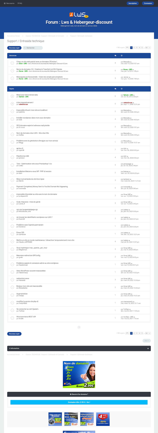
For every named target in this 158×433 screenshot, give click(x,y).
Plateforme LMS (22, 156)
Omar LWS (127, 194)
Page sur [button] (127, 47)
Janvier (126, 77)
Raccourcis (10, 3)
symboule (22, 234)
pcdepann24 (23, 196)
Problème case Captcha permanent (29, 225)
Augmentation (22, 294)
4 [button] (139, 48)
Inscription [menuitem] (133, 3)
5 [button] (142, 48)
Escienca (22, 227)
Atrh (125, 148)
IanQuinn (126, 179)
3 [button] (136, 48)
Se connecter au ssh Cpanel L (27, 309)
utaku (21, 165)
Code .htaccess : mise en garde (28, 202)
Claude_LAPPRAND (25, 242)
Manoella (126, 62)
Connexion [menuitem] (148, 3)
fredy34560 (23, 303)
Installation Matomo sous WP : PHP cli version (33, 171)
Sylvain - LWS (23, 97)
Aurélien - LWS (128, 317)
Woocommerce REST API (26, 317)
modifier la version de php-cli (27, 301)
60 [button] (146, 48)
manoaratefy (128, 301)
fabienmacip (23, 273)
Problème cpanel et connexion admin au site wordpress (37, 263)
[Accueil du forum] (79, 15)
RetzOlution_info (25, 211)
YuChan (21, 311)
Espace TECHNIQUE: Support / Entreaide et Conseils (45, 36)
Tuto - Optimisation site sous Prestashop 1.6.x (34, 164)
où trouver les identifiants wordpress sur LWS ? (34, 217)
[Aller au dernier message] (130, 62)
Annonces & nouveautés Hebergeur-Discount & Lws (49, 63)
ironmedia (22, 188)
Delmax (126, 171)
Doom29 (22, 219)
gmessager (127, 164)
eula (20, 120)
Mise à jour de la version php (27, 95)
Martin (21, 181)
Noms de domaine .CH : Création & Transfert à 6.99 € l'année (39, 69)
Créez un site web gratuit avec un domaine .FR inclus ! (36, 61)
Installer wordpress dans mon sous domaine (33, 118)
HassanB (22, 280)
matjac (21, 296)
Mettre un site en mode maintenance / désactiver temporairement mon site (45, 240)
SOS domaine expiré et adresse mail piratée (33, 125)
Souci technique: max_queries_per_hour (31, 248)
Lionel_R (22, 204)
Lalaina (125, 210)
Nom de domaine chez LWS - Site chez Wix (32, 133)
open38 (21, 150)
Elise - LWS (23, 63)
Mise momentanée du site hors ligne (30, 179)
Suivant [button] (149, 47)
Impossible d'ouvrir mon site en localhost (32, 110)
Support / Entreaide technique (81, 36)
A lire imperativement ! (25, 102)
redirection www (22, 278)
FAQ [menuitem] (20, 3)
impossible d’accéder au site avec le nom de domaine (36, 194)
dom (20, 173)
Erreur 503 (20, 232)
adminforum (23, 104)
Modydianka (23, 288)
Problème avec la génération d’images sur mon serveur (37, 141)
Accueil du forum (13, 36)
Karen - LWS (23, 71)
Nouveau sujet (14, 48)
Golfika (21, 135)
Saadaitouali (23, 265)
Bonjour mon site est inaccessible (29, 286)
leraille (21, 318)
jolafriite (22, 112)
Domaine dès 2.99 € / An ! (79, 402)
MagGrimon (23, 250)
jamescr (22, 158)
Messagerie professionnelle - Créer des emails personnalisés (39, 77)
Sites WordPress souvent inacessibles (31, 271)
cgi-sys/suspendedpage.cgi (27, 209)
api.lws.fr (19, 148)
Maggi (21, 143)
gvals (21, 257)
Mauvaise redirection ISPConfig (28, 255)
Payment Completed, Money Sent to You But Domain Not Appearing (42, 186)
